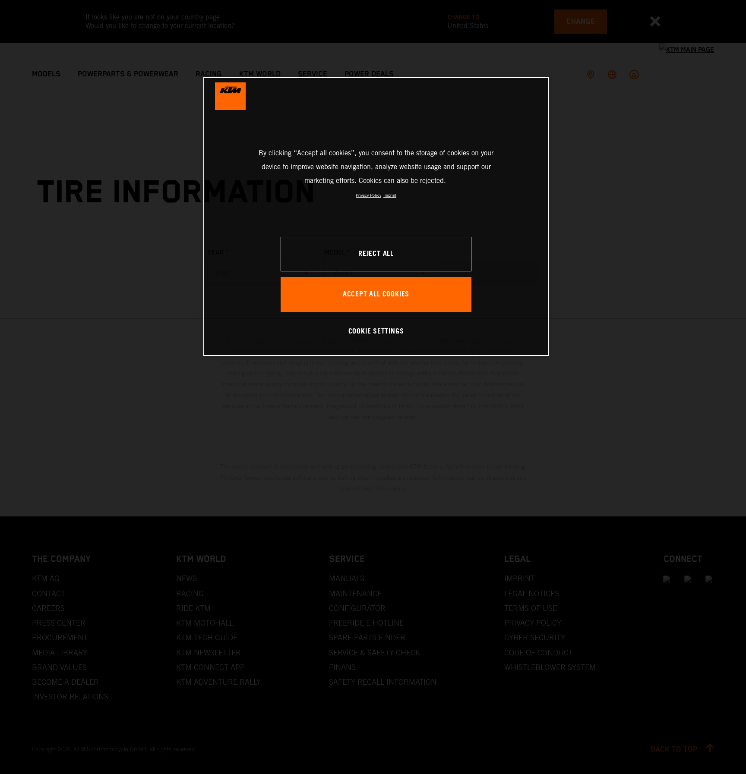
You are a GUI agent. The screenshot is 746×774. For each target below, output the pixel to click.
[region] (376, 216)
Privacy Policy (368, 195)
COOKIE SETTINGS (376, 331)
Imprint (389, 195)
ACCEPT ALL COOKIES (376, 294)
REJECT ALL (376, 254)
